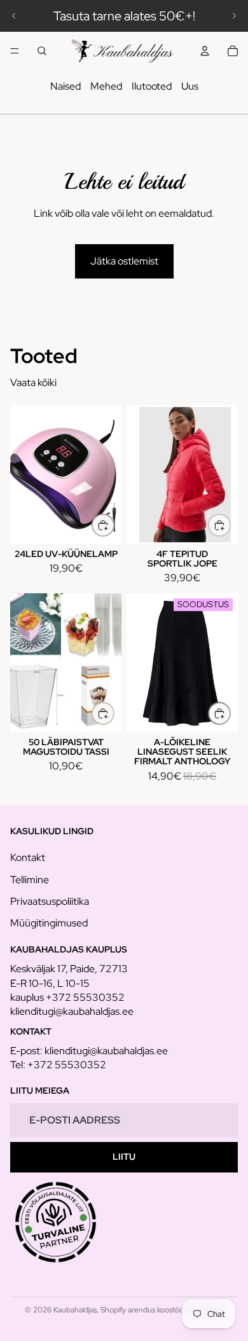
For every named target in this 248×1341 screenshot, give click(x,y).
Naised (65, 86)
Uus (189, 86)
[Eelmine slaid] (14, 16)
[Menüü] (14, 50)
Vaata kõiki (33, 382)
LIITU (124, 1156)
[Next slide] (234, 16)
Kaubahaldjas (75, 1310)
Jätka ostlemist (124, 261)
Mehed (106, 86)
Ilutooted (152, 86)
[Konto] (205, 51)
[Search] (42, 51)
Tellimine (29, 879)
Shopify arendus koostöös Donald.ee (162, 1310)
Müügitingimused (49, 923)
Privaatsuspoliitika (49, 901)
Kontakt (27, 857)
